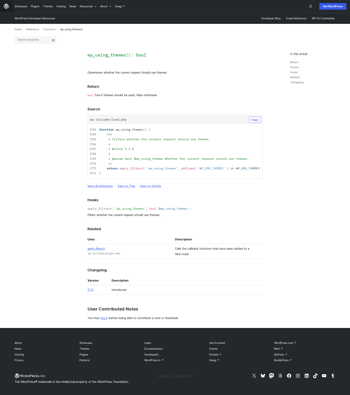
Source (294, 67)
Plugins (83, 354)
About (18, 342)
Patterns (84, 360)
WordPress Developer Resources (35, 18)
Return (294, 62)
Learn (147, 342)
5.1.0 (91, 290)
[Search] (53, 40)
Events (213, 348)
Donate (215, 354)
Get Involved (217, 342)
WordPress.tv (154, 360)
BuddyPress (283, 360)
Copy (254, 119)
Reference (32, 29)
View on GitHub (150, 186)
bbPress (280, 354)
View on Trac (126, 186)
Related (295, 77)
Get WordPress (333, 6)
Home (18, 29)
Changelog (297, 82)
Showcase (85, 342)
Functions (49, 29)
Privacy (19, 360)
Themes (84, 348)
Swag (214, 360)
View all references (100, 186)
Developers (151, 354)
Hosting (19, 354)
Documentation (153, 348)
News (18, 348)
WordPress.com (285, 342)
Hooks (294, 72)
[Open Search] (311, 6)
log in (104, 318)
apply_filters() (96, 248)
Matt (278, 348)
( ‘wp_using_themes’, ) (139, 208)
